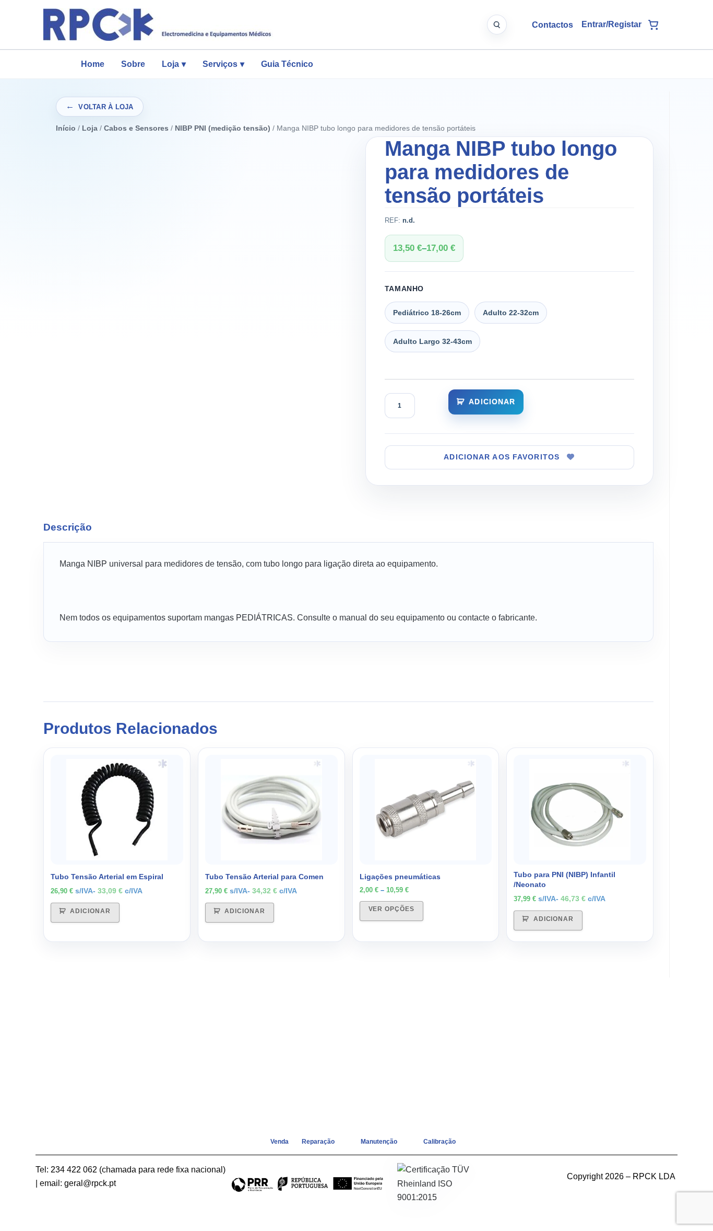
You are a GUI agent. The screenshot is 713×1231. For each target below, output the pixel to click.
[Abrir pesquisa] (497, 24)
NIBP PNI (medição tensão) (222, 128)
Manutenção (379, 1141)
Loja (174, 64)
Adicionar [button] (90, 911)
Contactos (552, 24)
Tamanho (404, 288)
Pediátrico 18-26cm (427, 312)
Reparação (318, 1141)
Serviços (223, 64)
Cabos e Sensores (136, 128)
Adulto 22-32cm (511, 312)
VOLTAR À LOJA (105, 107)
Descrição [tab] (67, 527)
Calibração (439, 1141)
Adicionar (492, 401)
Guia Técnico (287, 64)
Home (92, 64)
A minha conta (611, 25)
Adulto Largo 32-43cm (432, 341)
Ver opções (392, 909)
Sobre (133, 64)
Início (66, 128)
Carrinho (652, 25)
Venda (279, 1141)
